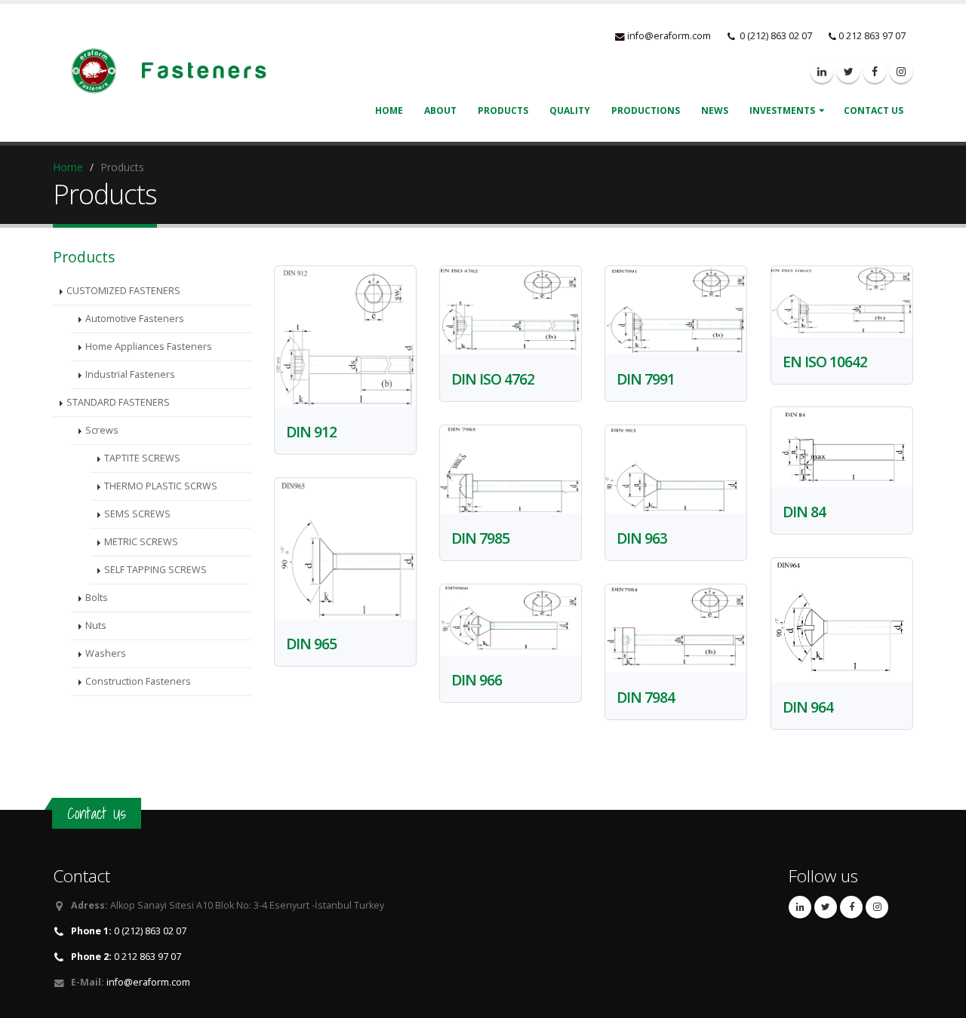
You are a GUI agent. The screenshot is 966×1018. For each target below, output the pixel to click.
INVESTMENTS (782, 110)
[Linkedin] (822, 71)
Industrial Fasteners (130, 374)
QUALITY (569, 110)
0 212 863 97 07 (126, 956)
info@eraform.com (669, 35)
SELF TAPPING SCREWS (155, 569)
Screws (101, 430)
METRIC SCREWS (141, 541)
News (714, 110)
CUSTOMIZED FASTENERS (123, 290)
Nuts (95, 625)
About (440, 110)
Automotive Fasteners (134, 318)
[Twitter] (848, 71)
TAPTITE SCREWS (142, 458)
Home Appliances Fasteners (148, 346)
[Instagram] (901, 71)
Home (68, 167)
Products (503, 110)
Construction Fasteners (138, 681)
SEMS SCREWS (137, 513)
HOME (389, 110)
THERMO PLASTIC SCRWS (160, 486)
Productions (645, 110)
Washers (105, 653)
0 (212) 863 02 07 (128, 930)
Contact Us (873, 110)
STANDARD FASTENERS (118, 402)
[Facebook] (874, 71)
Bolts (96, 597)
